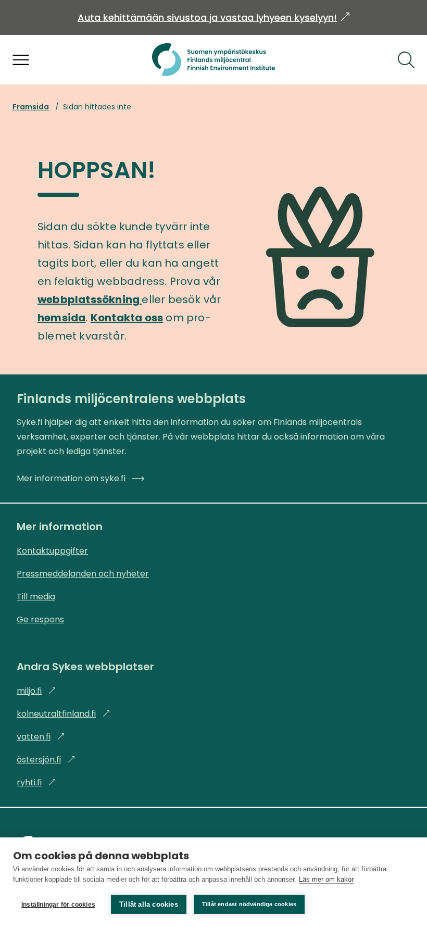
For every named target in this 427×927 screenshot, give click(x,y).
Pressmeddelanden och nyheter (83, 574)
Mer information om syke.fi (71, 478)
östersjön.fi (46, 760)
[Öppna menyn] (20, 60)
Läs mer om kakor (326, 879)
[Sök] (406, 60)
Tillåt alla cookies (148, 904)
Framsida (30, 107)
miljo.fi (36, 691)
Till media (36, 597)
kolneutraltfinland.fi (63, 714)
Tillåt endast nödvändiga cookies (249, 904)
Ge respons (40, 619)
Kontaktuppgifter (52, 551)
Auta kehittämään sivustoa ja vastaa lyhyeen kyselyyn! (213, 17)
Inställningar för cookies (58, 904)
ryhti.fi (36, 782)
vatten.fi (41, 737)
